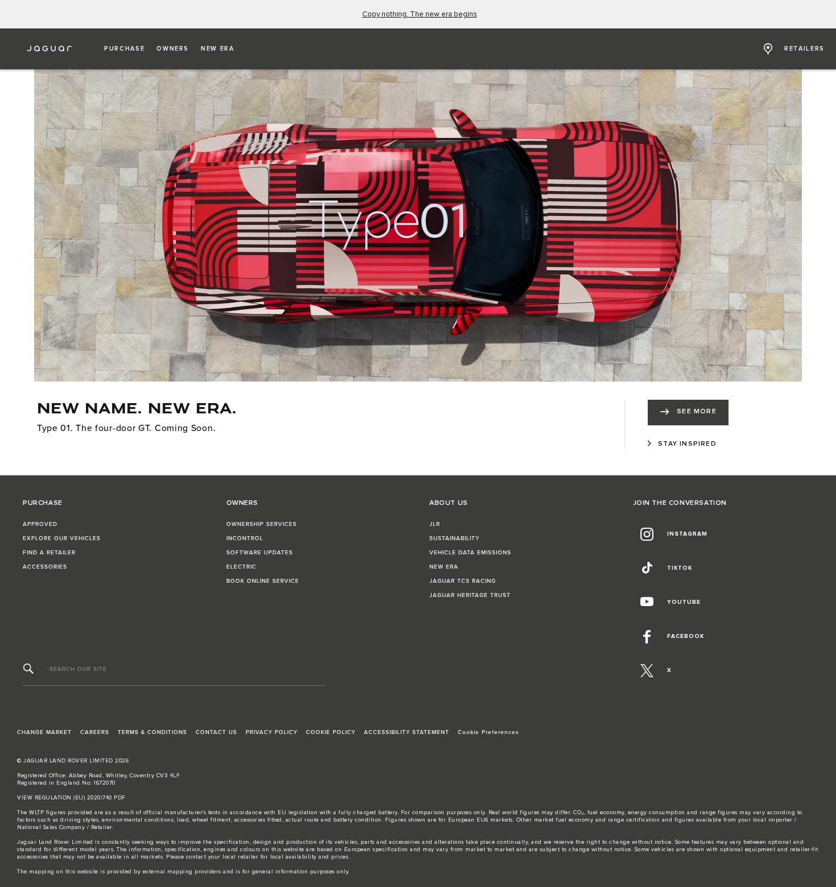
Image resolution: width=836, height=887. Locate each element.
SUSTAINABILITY (454, 538)
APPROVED (40, 524)
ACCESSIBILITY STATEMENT (406, 732)
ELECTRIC (241, 566)
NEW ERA (443, 566)
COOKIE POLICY (330, 732)
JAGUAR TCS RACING (462, 581)
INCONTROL (244, 538)
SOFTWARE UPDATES (259, 552)
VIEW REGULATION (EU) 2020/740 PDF (71, 798)
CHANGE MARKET (44, 732)
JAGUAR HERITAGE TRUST (470, 595)
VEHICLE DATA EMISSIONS (470, 552)
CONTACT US (216, 732)
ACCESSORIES (45, 566)
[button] (124, 48)
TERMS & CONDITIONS (152, 732)
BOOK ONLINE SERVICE (262, 581)
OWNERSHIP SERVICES (261, 524)
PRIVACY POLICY (271, 732)
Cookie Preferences (488, 732)
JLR (434, 524)
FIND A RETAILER (49, 552)
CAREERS (94, 732)
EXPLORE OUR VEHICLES (62, 538)
